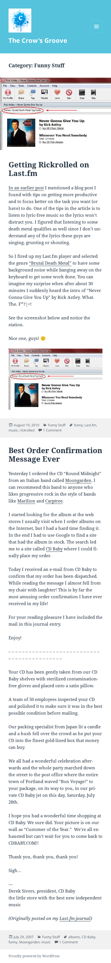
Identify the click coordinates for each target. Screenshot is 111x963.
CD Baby (54, 549)
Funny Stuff (56, 425)
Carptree (54, 501)
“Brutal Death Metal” (50, 263)
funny (78, 425)
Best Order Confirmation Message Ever (55, 454)
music (13, 430)
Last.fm (90, 425)
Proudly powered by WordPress (34, 956)
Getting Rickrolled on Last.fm (49, 168)
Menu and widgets (96, 32)
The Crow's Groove (38, 40)
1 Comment (52, 430)
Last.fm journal (75, 918)
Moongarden (78, 480)
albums (74, 936)
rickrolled (27, 430)
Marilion (26, 501)
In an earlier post (26, 187)
